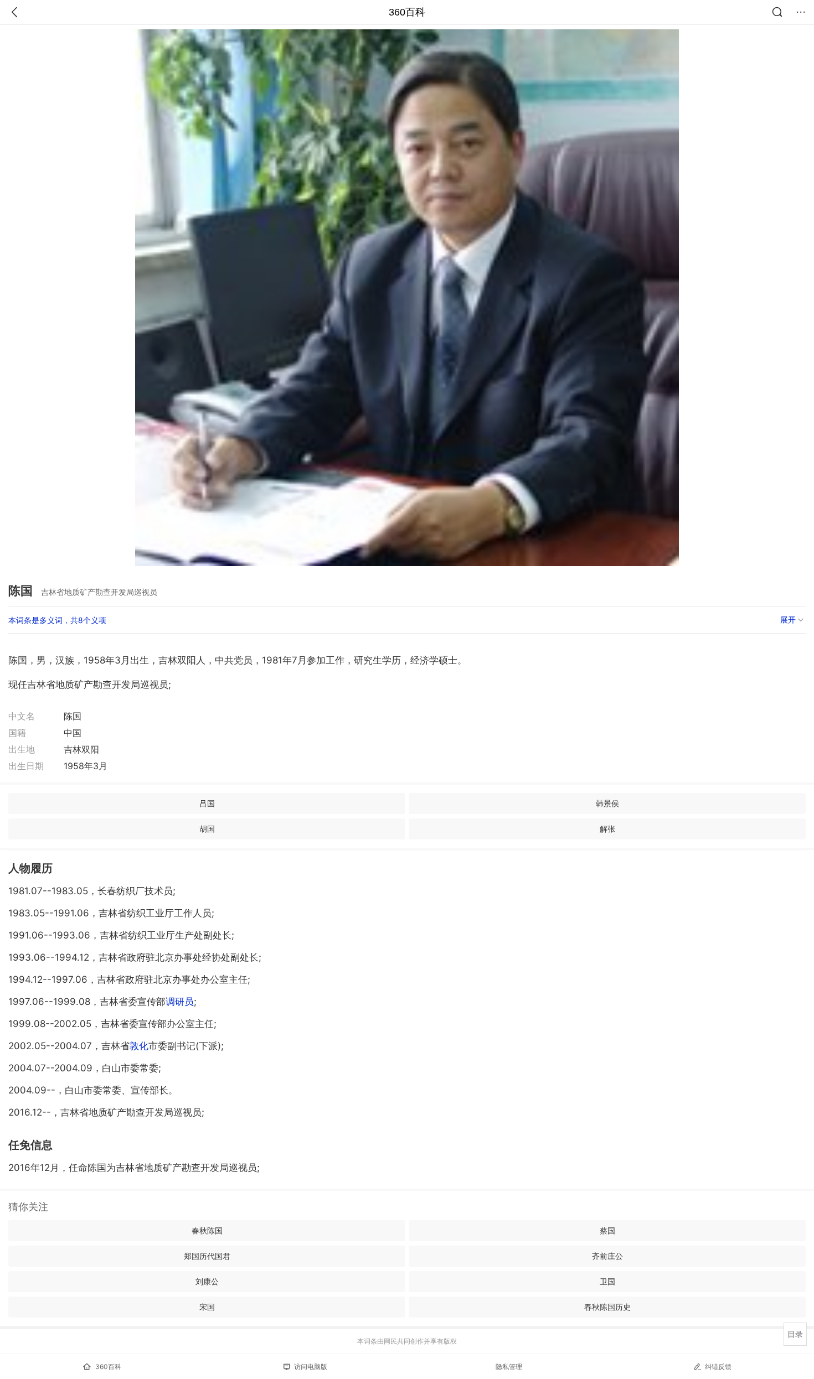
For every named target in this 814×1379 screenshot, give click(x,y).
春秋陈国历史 (607, 1306)
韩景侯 (607, 803)
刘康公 (207, 1281)
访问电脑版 (310, 1366)
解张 (607, 828)
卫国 (607, 1281)
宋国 (207, 1306)
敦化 (139, 1045)
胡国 (207, 828)
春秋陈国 (207, 1230)
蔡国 (607, 1230)
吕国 (207, 803)
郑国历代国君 (207, 1256)
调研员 (180, 1001)
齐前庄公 (607, 1256)
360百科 (407, 12)
